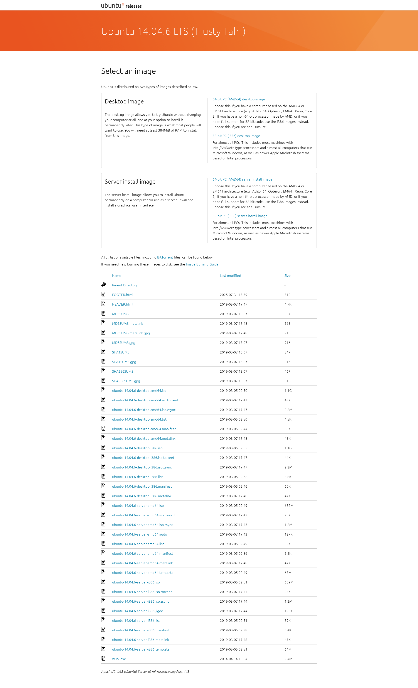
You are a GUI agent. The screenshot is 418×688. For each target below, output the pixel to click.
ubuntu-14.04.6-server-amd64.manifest (142, 553)
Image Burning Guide (202, 264)
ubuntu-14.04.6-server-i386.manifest (140, 630)
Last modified (230, 275)
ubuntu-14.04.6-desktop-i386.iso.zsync (142, 467)
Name (116, 275)
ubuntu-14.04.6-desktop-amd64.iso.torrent (145, 400)
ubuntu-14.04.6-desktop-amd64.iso (139, 390)
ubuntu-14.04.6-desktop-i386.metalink (142, 496)
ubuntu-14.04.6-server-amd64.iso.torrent (144, 515)
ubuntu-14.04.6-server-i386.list (136, 620)
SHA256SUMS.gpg (126, 381)
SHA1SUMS (120, 352)
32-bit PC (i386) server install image (240, 216)
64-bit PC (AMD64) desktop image (238, 99)
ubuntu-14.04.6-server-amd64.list (138, 544)
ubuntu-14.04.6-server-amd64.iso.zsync (142, 525)
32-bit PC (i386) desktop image (236, 136)
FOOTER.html (122, 295)
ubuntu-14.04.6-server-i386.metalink (140, 640)
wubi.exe (119, 659)
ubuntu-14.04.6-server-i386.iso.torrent (142, 592)
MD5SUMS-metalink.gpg (131, 333)
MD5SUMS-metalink (127, 323)
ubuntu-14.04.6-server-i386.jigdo (137, 611)
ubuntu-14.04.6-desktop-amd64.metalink (143, 438)
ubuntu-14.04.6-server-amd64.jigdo (139, 534)
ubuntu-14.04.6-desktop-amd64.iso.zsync (143, 410)
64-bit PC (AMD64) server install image (242, 179)
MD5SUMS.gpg (123, 343)
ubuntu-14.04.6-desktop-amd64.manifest (144, 429)
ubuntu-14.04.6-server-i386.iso (136, 582)
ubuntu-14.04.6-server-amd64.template (143, 573)
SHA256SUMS (122, 371)
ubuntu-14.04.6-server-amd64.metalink (142, 563)
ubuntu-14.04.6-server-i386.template (141, 649)
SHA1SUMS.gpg (124, 362)
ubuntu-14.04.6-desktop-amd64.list (139, 419)
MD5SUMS (120, 314)
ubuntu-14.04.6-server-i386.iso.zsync (140, 601)
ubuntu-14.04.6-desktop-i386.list (137, 477)
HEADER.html (122, 304)
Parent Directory (125, 285)
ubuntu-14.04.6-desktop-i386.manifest (142, 486)
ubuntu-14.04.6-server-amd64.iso (138, 505)
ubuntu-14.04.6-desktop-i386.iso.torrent (143, 458)
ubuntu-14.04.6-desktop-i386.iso (137, 448)
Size (288, 275)
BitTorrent (165, 257)
